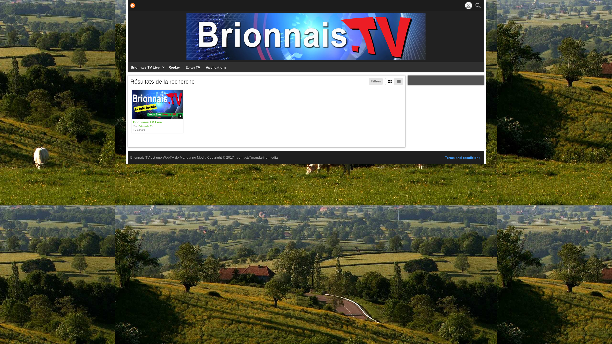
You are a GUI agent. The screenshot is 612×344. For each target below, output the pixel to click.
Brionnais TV (145, 126)
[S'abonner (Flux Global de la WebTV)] (132, 5)
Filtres (376, 81)
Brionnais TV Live (147, 122)
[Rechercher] (478, 5)
